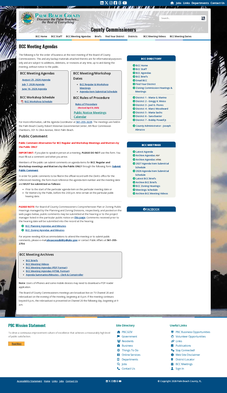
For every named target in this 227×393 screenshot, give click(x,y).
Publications (183, 345)
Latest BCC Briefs (146, 178)
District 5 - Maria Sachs (149, 112)
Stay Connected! (185, 350)
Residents (127, 341)
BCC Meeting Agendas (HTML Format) (47, 271)
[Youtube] (124, 2)
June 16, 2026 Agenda (34, 88)
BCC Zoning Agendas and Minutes (44, 230)
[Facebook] (115, 2)
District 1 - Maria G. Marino (151, 97)
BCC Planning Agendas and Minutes (45, 226)
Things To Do (129, 350)
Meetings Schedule (147, 189)
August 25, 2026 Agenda (36, 79)
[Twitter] (107, 2)
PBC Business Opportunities (192, 332)
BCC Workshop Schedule (38, 101)
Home (47, 381)
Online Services (130, 355)
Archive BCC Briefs (146, 182)
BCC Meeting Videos (37, 264)
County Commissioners (113, 29)
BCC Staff (141, 69)
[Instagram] (111, 2)
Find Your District (146, 84)
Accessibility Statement (29, 381)
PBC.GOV (126, 332)
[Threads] (120, 2)
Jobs (178, 3)
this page (79, 217)
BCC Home (142, 65)
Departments (200, 3)
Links (186, 3)
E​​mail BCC (141, 80)
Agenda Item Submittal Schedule (98, 91)
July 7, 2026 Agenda (33, 84)
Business (127, 345)
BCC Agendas (143, 72)
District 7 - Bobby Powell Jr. (151, 120)
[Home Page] (172, 3)
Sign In (179, 368)
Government (129, 336)
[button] (203, 18)
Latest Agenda (144, 151)
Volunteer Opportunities (190, 336)
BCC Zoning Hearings (148, 186)
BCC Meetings (184, 364)
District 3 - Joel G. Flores (149, 105)
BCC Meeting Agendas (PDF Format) (46, 267)
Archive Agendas (145, 155)
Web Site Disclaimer (187, 355)
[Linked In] (102, 2)
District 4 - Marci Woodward (152, 108)
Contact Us (218, 3)
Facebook (152, 209)
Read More (16, 343)
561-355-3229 (84, 122)
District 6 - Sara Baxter (149, 116)
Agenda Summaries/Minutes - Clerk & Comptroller (54, 274)
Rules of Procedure (86, 104)
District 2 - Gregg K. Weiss (151, 101)
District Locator (184, 359)
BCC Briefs (32, 260)
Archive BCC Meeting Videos (152, 193)
